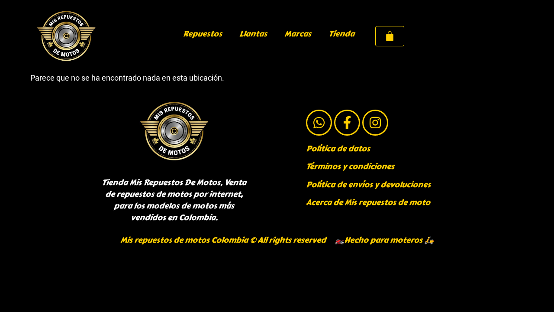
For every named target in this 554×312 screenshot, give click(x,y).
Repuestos (202, 34)
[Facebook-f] (347, 123)
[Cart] (389, 36)
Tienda (341, 34)
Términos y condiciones (350, 166)
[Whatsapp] (319, 123)
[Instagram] (375, 123)
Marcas (297, 34)
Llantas (253, 34)
